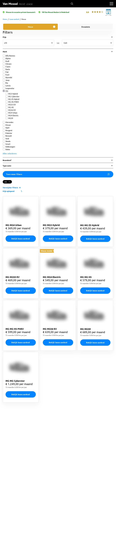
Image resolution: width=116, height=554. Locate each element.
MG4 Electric (13, 115)
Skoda (7, 141)
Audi (7, 61)
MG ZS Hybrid (13, 99)
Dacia (7, 69)
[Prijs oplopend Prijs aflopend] (58, 191)
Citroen (8, 64)
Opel (7, 127)
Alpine (8, 58)
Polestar (8, 133)
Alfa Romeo (10, 55)
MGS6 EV (12, 110)
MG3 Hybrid (13, 93)
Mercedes (9, 122)
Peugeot (8, 130)
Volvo (7, 149)
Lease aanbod (14, 19)
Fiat (6, 72)
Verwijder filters (10, 187)
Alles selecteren (10, 153)
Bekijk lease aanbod (20, 238)
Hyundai (8, 77)
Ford (7, 74)
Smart (7, 144)
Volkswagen (10, 146)
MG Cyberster (13, 96)
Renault (8, 136)
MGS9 (10, 118)
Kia (6, 83)
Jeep (7, 80)
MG (6, 91)
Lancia (7, 85)
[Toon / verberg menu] (111, 3)
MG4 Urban (12, 113)
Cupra (7, 66)
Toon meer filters (14, 174)
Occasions (85, 26)
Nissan (8, 125)
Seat (7, 138)
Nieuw (23, 19)
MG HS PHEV (13, 102)
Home (5, 19)
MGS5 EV (12, 104)
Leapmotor (9, 88)
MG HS (11, 107)
